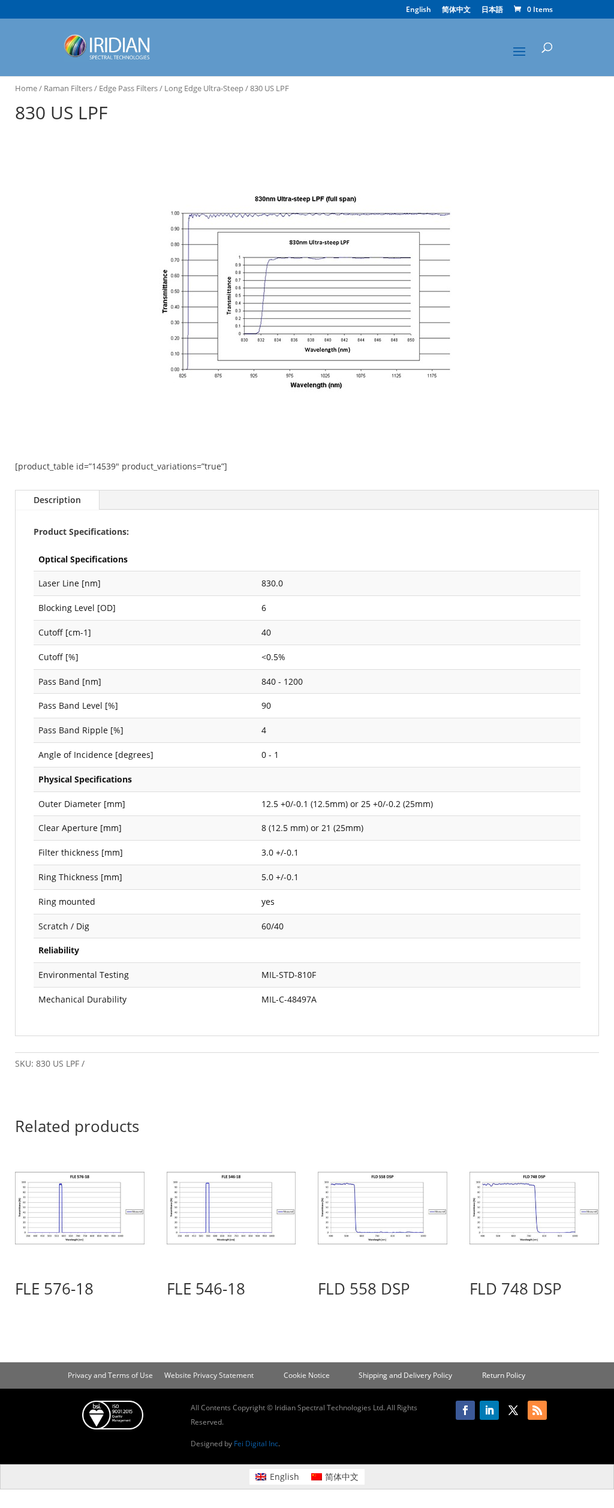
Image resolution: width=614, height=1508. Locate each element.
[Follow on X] (513, 1410)
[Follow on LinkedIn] (489, 1410)
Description (57, 499)
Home (26, 88)
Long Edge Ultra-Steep (203, 88)
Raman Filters (68, 88)
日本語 (492, 10)
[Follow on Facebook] (465, 1410)
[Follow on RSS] (537, 1410)
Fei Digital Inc (256, 1443)
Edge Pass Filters (128, 88)
